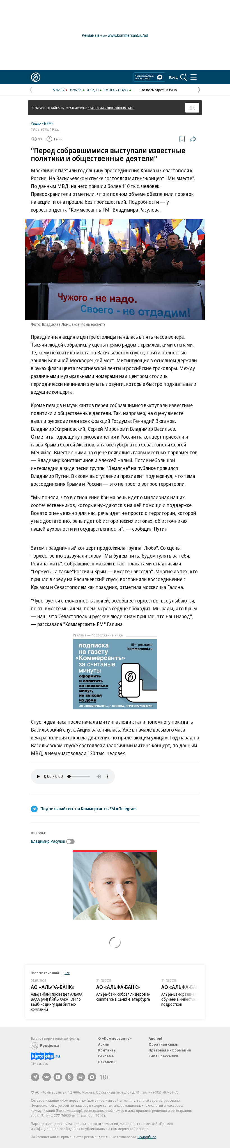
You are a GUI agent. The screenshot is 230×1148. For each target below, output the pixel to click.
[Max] (92, 1077)
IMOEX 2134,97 (116, 89)
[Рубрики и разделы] (193, 77)
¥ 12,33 (93, 89)
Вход (173, 77)
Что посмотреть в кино (158, 89)
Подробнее (146, 1136)
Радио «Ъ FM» (42, 123)
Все (67, 973)
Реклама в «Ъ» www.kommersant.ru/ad (115, 35)
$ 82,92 (59, 89)
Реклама (106, 1055)
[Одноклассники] (69, 1077)
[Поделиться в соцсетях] (193, 139)
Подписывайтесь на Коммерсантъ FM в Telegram (88, 808)
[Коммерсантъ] (35, 77)
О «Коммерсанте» (115, 1038)
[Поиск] (184, 77)
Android (155, 1038)
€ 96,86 (76, 89)
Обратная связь (163, 1044)
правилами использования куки (111, 108)
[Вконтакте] (46, 1077)
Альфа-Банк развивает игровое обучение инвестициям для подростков (188, 999)
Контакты (107, 1050)
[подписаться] (71, 841)
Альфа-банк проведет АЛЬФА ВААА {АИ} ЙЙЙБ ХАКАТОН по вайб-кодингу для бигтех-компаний (56, 1001)
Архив (103, 1044)
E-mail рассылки (163, 1055)
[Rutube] (81, 1077)
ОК (192, 108)
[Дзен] (58, 1077)
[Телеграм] (35, 1077)
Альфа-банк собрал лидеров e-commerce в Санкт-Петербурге (123, 996)
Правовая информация (170, 1050)
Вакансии (107, 1061)
